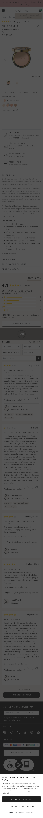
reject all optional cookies (21, 807)
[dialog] (21, 796)
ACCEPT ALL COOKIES (21, 799)
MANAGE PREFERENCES (20, 813)
